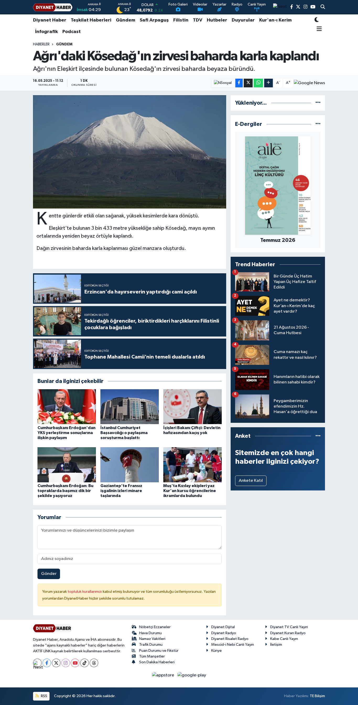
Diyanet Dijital (223, 627)
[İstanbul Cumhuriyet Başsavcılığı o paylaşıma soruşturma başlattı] (129, 406)
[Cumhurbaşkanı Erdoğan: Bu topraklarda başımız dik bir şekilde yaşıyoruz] (66, 464)
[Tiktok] (84, 663)
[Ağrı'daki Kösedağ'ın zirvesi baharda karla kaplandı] (129, 152)
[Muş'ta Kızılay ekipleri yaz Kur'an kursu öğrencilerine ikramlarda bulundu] (192, 464)
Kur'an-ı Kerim (275, 20)
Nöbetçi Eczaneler (155, 627)
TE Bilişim (317, 696)
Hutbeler (217, 20)
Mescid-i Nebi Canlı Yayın (232, 645)
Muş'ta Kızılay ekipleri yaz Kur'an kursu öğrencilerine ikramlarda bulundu (189, 491)
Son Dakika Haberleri (157, 662)
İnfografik (46, 31)
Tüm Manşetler (152, 656)
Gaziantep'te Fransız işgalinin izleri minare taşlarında (121, 491)
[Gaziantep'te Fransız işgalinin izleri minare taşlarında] (129, 464)
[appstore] (163, 675)
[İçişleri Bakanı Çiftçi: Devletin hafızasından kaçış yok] (192, 406)
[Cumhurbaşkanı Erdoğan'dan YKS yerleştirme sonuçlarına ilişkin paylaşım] (66, 406)
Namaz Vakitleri (152, 639)
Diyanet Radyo (223, 633)
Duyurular (243, 20)
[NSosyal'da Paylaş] (222, 83)
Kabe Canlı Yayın (284, 639)
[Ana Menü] (318, 29)
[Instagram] (65, 663)
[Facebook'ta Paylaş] (239, 83)
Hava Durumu (150, 633)
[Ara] (323, 7)
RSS (43, 696)
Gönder (49, 574)
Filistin (180, 20)
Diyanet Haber (49, 20)
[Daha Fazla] (268, 83)
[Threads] (94, 663)
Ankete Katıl (251, 480)
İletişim (276, 645)
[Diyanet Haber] (52, 7)
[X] (56, 663)
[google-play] (191, 675)
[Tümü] (318, 103)
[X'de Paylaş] (248, 83)
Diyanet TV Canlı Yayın (289, 627)
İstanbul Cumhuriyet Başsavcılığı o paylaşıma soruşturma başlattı (124, 433)
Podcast (71, 31)
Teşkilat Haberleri (91, 20)
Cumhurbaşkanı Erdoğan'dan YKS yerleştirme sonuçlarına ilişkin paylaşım (66, 433)
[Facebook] (46, 663)
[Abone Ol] (309, 82)
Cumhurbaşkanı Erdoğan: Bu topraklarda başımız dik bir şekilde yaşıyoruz (65, 491)
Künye (216, 651)
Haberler (41, 44)
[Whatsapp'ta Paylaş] (258, 83)
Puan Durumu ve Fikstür (158, 651)
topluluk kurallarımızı (85, 592)
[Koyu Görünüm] (316, 20)
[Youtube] (75, 663)
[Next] (37, 663)
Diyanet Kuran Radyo (288, 633)
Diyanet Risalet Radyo (229, 639)
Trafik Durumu (150, 645)
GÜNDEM (64, 44)
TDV (197, 20)
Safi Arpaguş (154, 20)
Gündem (125, 20)
